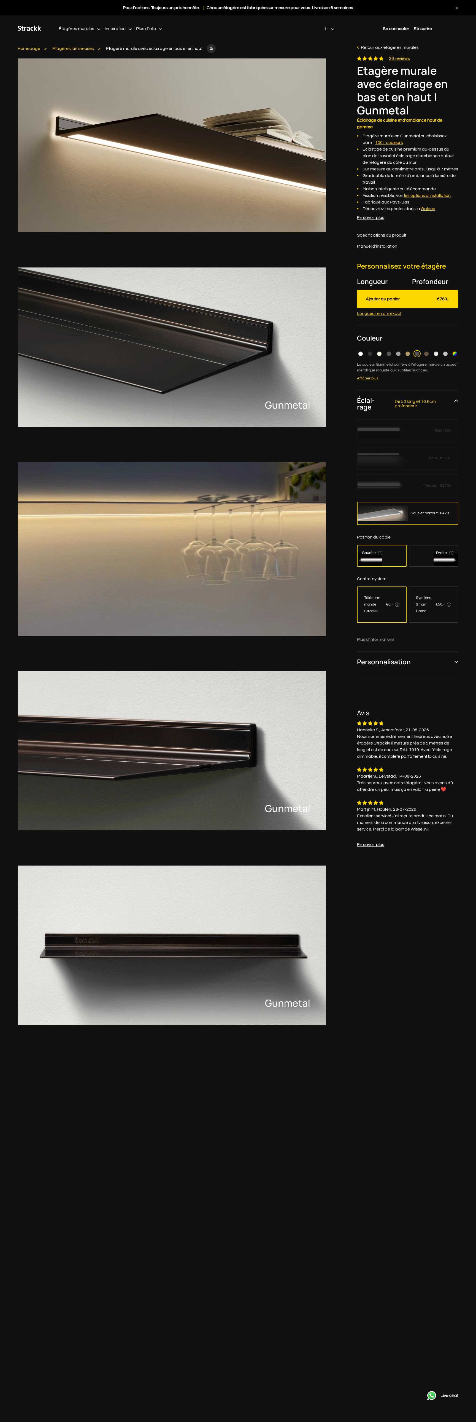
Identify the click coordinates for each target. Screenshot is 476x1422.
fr (327, 28)
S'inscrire (423, 28)
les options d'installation (427, 195)
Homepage (29, 48)
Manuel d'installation (377, 246)
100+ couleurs (389, 142)
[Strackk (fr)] (29, 29)
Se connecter (396, 28)
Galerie (428, 209)
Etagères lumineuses (73, 48)
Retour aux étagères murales (390, 47)
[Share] (211, 48)
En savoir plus (370, 217)
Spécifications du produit (381, 235)
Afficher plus (367, 378)
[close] (456, 7)
